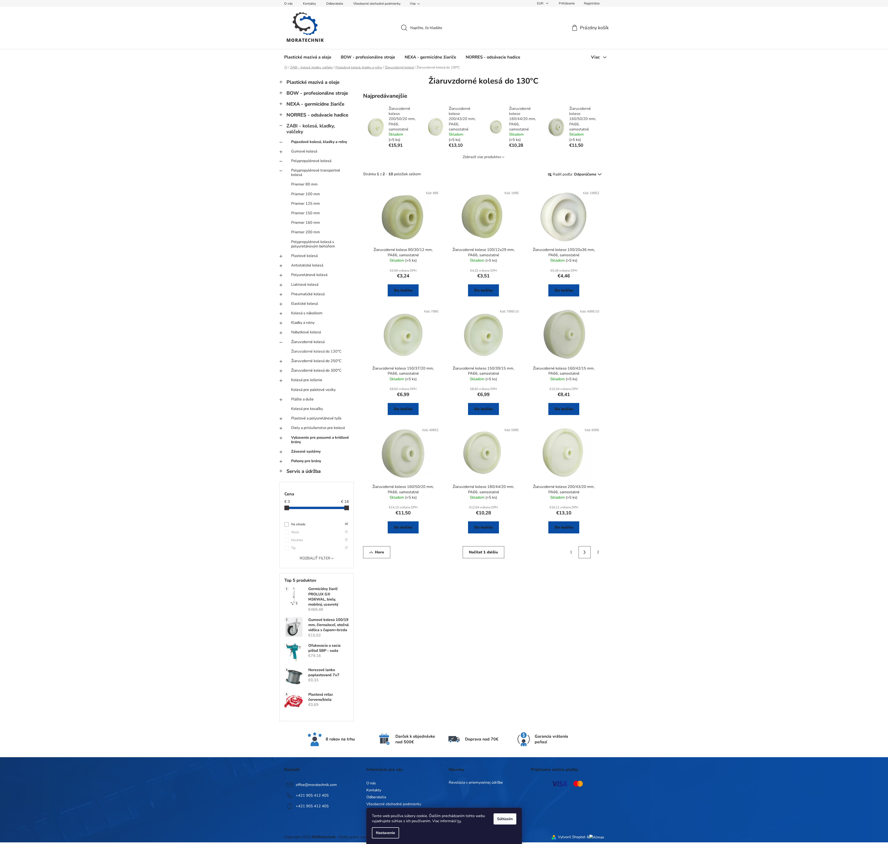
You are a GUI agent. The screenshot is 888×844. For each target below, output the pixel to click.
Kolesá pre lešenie (306, 380)
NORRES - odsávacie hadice (317, 115)
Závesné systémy (306, 451)
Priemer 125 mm (305, 203)
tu (459, 821)
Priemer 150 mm (305, 213)
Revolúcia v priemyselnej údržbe (476, 783)
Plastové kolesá (304, 255)
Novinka (319, 540)
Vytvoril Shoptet (571, 837)
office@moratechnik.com (316, 784)
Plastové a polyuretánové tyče (316, 418)
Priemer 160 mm (305, 222)
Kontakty (309, 3)
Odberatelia (334, 3)
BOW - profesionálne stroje (317, 93)
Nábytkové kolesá (306, 332)
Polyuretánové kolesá (309, 274)
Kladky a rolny (303, 322)
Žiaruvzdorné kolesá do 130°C (316, 351)
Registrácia (591, 3)
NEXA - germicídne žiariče (315, 104)
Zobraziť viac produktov (482, 156)
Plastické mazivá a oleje (312, 82)
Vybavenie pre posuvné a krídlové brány (320, 440)
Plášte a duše (302, 399)
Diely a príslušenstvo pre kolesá (318, 427)
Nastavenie (385, 832)
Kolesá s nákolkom (306, 313)
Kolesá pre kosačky (307, 408)
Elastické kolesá (304, 303)
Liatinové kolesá (304, 284)
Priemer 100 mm (305, 194)
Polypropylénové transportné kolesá (315, 172)
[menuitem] (308, 57)
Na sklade (319, 524)
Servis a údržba (303, 471)
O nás (288, 3)
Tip (319, 548)
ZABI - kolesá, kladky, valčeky (310, 129)
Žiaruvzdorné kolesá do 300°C (316, 370)
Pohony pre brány (306, 461)
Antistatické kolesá (307, 265)
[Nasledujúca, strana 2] (585, 552)
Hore (379, 552)
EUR (540, 3)
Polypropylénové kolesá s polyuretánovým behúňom (313, 244)
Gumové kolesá (304, 151)
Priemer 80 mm (304, 184)
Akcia (319, 532)
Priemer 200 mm (305, 232)
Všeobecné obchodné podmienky (376, 3)
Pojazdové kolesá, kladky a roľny (319, 141)
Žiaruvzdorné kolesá (308, 341)
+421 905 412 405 (312, 795)
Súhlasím (505, 818)
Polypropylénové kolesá (311, 160)
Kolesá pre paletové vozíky (313, 389)
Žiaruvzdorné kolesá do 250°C (316, 361)
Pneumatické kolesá (308, 294)
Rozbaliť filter (315, 558)
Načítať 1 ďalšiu (483, 552)
